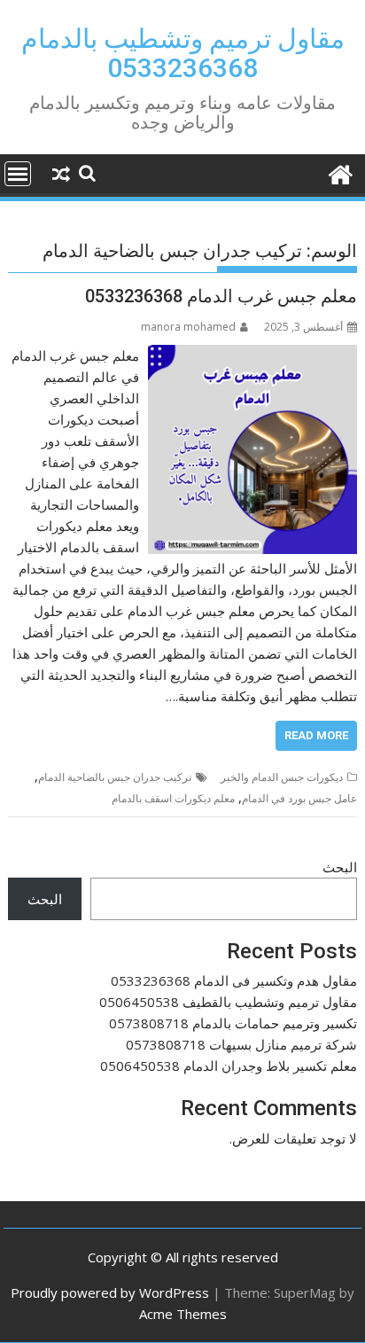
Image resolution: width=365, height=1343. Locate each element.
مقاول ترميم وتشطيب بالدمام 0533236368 (183, 53)
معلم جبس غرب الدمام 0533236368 (221, 296)
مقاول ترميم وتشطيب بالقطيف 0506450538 (228, 1002)
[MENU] (17, 173)
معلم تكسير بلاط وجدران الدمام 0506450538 (228, 1065)
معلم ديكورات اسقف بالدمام (173, 798)
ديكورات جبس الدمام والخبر (282, 777)
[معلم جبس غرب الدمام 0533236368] (252, 355)
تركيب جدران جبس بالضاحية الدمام (114, 777)
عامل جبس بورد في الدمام (299, 798)
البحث (339, 867)
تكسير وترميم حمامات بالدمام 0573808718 (233, 1023)
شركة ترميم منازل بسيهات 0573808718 (241, 1044)
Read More (316, 735)
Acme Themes (183, 1314)
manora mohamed (188, 326)
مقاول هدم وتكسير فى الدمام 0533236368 (234, 980)
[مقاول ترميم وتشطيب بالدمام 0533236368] (339, 172)
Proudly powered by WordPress (110, 1292)
